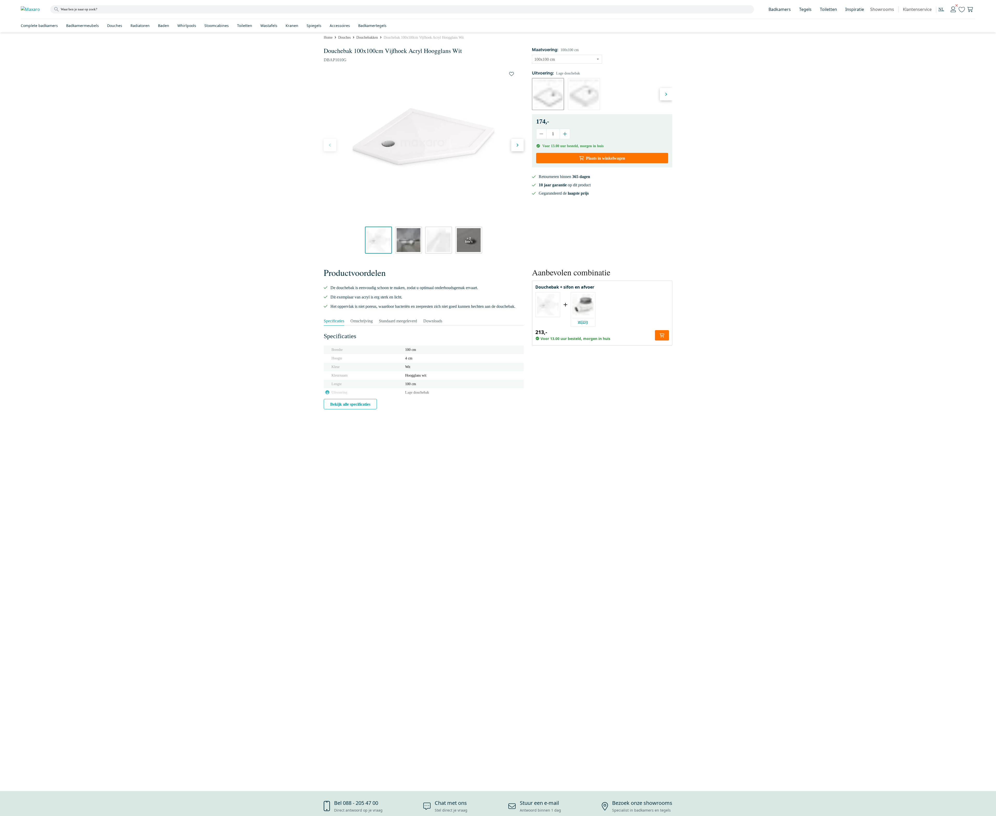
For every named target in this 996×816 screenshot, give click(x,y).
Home (328, 37)
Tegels (805, 9)
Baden (163, 25)
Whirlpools (186, 25)
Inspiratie (854, 9)
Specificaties (334, 321)
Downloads (432, 321)
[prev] (330, 145)
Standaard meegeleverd (398, 321)
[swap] (511, 74)
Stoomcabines (216, 25)
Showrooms (882, 9)
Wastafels (268, 25)
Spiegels (314, 25)
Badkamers (780, 9)
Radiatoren (140, 25)
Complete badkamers (39, 25)
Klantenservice (917, 9)
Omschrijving (361, 321)
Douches (114, 25)
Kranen (292, 25)
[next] (517, 145)
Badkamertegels (372, 25)
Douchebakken (367, 37)
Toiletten (828, 9)
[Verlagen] (541, 134)
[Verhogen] (565, 134)
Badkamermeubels (82, 25)
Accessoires (340, 25)
